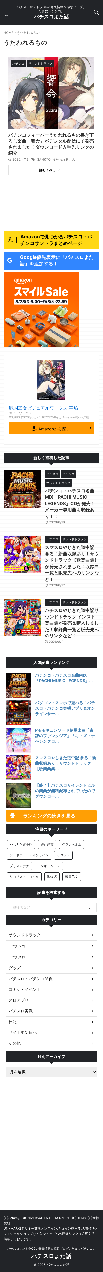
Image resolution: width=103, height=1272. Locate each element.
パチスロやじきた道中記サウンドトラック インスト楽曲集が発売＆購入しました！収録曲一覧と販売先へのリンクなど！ (72, 623)
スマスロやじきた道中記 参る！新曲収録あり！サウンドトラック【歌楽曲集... (65, 763)
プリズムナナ (19, 866)
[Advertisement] (51, 1156)
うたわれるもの (63, 159)
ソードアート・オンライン (29, 855)
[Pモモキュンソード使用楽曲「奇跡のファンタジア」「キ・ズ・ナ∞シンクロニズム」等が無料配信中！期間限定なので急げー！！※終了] (18, 740)
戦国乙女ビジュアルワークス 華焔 (43, 408)
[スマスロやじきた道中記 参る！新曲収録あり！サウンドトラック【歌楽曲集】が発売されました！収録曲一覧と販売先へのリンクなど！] (18, 767)
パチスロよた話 (51, 17)
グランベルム (72, 844)
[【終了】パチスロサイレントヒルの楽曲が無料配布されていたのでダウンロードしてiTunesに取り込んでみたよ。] (18, 795)
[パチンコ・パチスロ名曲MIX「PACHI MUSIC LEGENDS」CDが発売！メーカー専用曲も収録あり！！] (18, 685)
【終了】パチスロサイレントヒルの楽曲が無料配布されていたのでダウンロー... (65, 791)
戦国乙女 (71, 877)
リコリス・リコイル (24, 877)
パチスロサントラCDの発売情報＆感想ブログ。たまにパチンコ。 (51, 1248)
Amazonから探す (54, 428)
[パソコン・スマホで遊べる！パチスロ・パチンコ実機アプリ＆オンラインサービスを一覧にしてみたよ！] (18, 712)
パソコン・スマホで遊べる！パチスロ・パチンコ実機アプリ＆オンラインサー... (65, 708)
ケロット (63, 855)
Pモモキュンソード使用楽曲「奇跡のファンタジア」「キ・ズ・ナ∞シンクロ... (65, 736)
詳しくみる (48, 170)
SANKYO (43, 159)
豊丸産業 (47, 844)
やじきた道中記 (21, 844)
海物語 (52, 877)
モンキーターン (49, 866)
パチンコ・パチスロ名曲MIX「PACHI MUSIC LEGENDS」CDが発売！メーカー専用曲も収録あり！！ (70, 503)
